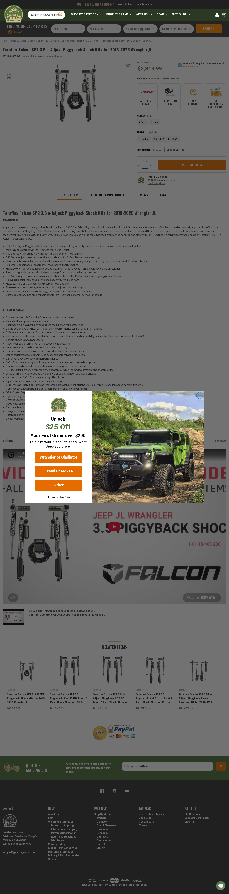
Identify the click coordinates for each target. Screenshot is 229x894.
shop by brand (117, 14)
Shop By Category (84, 14)
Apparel (142, 14)
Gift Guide (179, 14)
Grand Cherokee (59, 471)
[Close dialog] (200, 395)
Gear (160, 14)
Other (59, 485)
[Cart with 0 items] (224, 15)
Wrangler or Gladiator (58, 457)
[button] (220, 885)
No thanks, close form (58, 497)
